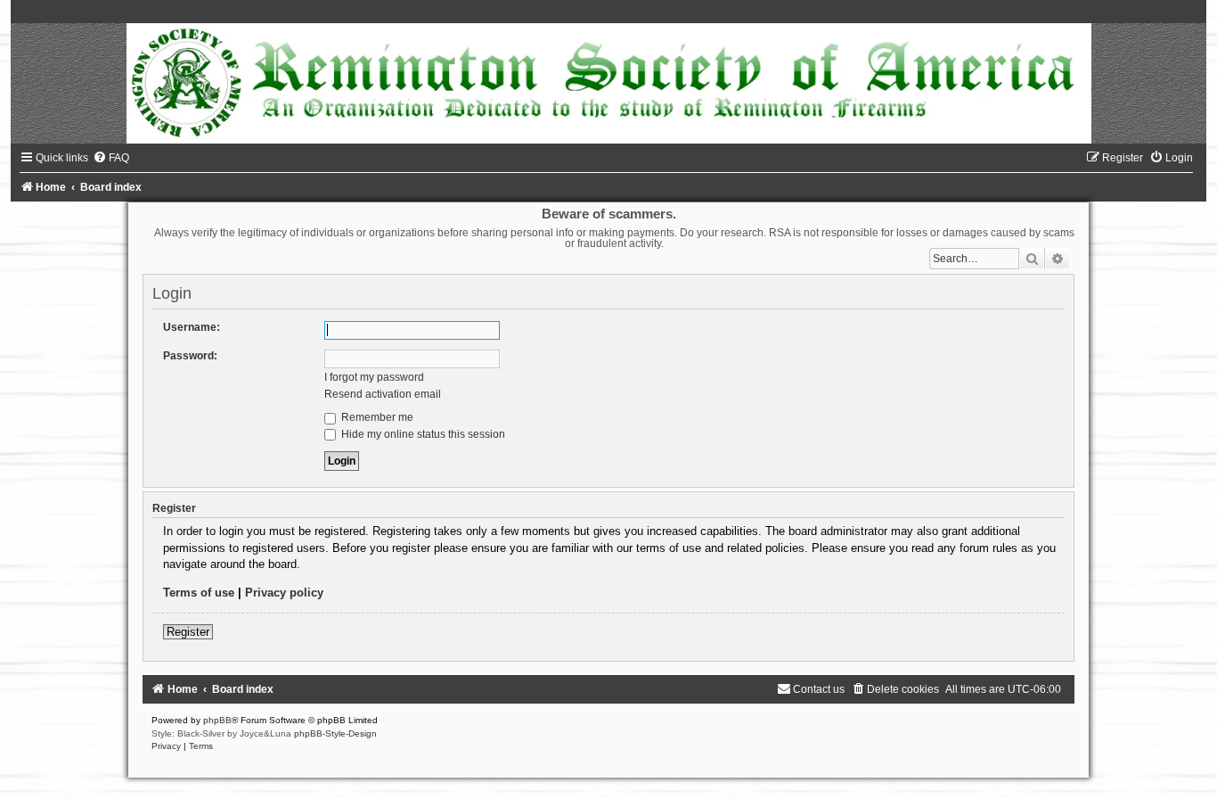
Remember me (376, 417)
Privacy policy (284, 592)
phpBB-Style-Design (335, 733)
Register (188, 631)
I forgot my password (374, 377)
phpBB (217, 720)
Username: (191, 327)
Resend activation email (382, 394)
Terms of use (198, 592)
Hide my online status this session (422, 434)
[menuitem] (111, 158)
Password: (190, 356)
